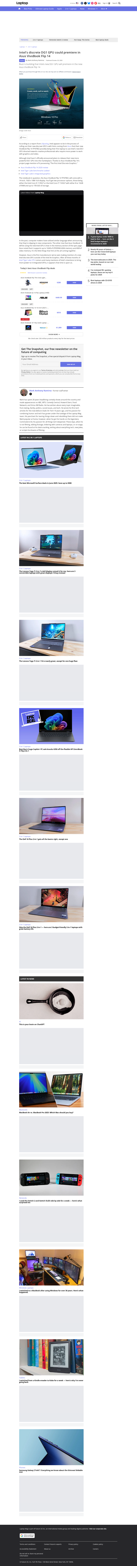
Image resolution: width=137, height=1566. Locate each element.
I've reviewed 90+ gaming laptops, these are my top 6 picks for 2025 (101, 272)
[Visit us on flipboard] (95, 3)
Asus (69, 146)
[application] (51, 213)
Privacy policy (73, 1544)
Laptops (22, 47)
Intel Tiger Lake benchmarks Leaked (35, 170)
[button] (116, 3)
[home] (19, 8)
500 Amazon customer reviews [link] (37, 272)
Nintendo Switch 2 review (58, 40)
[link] (28, 282)
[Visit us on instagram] (92, 3)
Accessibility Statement (28, 1549)
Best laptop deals (102, 40)
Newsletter (79, 137)
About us (47, 1549)
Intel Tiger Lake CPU (27, 260)
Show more (53, 334)
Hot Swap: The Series (81, 40)
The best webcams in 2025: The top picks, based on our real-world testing (103, 262)
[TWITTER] (31, 394)
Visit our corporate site (97, 1529)
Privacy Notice (25, 372)
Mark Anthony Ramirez (36, 60)
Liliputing (45, 143)
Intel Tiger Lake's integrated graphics (35, 174)
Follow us (68, 137)
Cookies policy (98, 1544)
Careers (95, 1549)
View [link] (74, 282)
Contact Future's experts (53, 1544)
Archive (71, 1549)
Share (24, 137)
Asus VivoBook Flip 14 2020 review (34, 167)
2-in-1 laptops (38, 40)
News (22, 60)
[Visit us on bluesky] (89, 3)
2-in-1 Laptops (32, 47)
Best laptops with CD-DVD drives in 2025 (101, 282)
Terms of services (47, 370)
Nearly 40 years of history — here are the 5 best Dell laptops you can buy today (103, 252)
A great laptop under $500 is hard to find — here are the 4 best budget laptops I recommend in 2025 (102, 240)
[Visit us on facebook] (82, 3)
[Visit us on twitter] (85, 3)
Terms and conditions (27, 1544)
